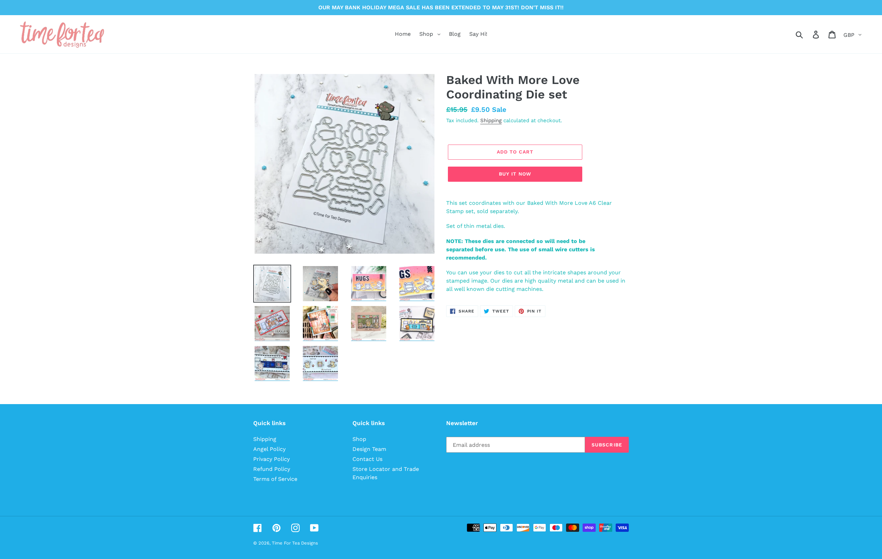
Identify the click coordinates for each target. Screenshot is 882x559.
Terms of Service (275, 479)
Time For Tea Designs (295, 543)
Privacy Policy (271, 459)
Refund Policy (271, 469)
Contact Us (367, 459)
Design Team (369, 449)
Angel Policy (269, 449)
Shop (359, 439)
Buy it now (515, 174)
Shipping (491, 120)
